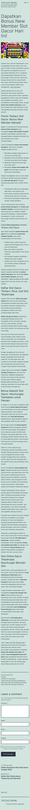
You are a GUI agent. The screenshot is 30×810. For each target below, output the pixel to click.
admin (4, 676)
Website (3, 738)
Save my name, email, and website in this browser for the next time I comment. (14, 747)
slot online (14, 684)
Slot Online (12, 678)
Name (3, 720)
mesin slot (10, 682)
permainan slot (18, 682)
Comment (4, 703)
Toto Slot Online (9, 3)
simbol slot (7, 684)
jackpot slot (4, 682)
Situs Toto (4, 792)
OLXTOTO (21, 804)
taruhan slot (20, 684)
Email (3, 729)
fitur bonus (14, 680)
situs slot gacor (15, 87)
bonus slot (8, 680)
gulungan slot (21, 680)
